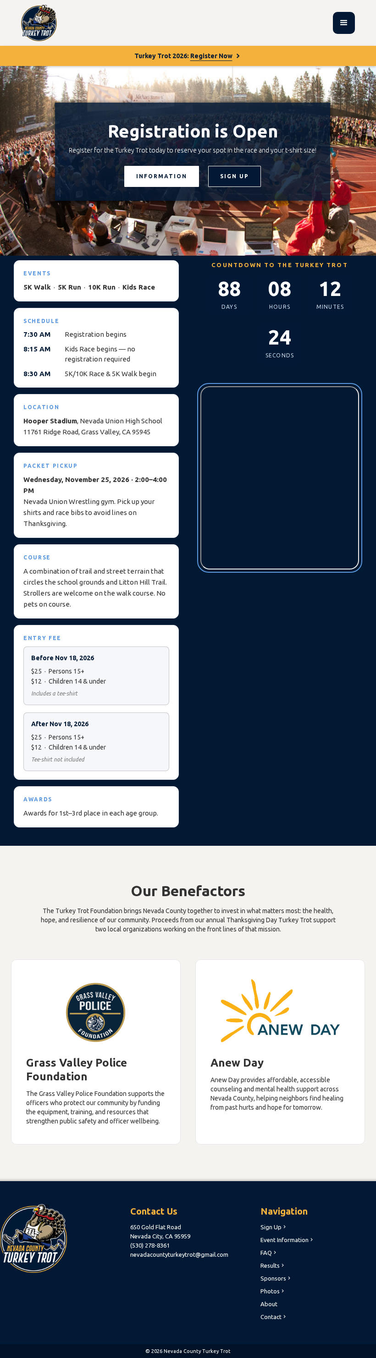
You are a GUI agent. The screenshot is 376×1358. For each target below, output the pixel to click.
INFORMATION (161, 176)
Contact (274, 1317)
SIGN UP (234, 176)
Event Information (287, 1240)
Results (273, 1265)
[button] (344, 23)
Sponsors (276, 1278)
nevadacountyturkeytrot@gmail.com (179, 1254)
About (268, 1304)
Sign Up (274, 1227)
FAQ (269, 1252)
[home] (39, 23)
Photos (273, 1291)
